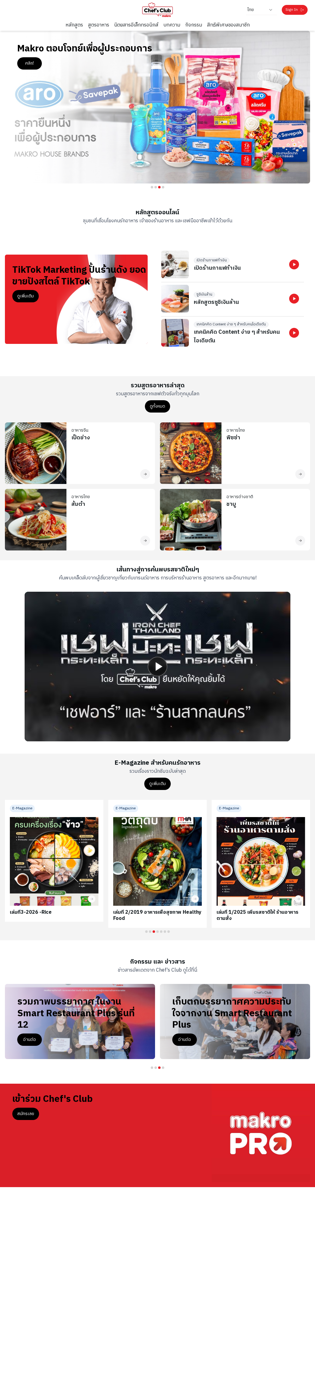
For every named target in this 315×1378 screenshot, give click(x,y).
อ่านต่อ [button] (184, 1050)
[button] (294, 264)
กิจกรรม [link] (193, 25)
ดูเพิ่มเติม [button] (25, 296)
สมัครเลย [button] (25, 1113)
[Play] (157, 666)
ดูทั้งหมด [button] (157, 406)
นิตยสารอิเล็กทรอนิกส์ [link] (136, 25)
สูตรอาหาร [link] (98, 25)
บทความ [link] (171, 25)
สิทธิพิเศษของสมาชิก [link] (228, 25)
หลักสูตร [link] (74, 25)
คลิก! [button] (29, 63)
